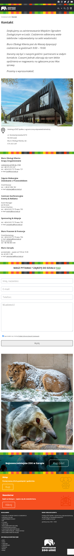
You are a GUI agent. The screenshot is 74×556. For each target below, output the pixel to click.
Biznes (4, 548)
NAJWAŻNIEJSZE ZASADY (8, 519)
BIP (3, 520)
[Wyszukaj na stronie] (64, 8)
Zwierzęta (5, 543)
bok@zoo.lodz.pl (50, 519)
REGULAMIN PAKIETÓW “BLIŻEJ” (10, 532)
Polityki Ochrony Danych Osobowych (28, 336)
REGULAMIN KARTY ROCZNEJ (10, 526)
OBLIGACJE (5, 524)
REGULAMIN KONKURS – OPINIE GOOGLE (13, 531)
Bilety (3, 550)
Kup (7, 487)
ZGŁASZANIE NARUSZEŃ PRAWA (11, 529)
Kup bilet (58, 463)
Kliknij (8, 505)
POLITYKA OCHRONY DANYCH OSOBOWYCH (14, 515)
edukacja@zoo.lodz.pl (14, 189)
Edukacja (4, 547)
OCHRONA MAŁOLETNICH (9, 527)
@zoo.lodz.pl (12, 171)
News (3, 542)
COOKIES (4, 522)
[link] (14, 189)
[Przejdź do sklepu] (68, 8)
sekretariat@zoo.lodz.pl (14, 256)
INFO (3, 540)
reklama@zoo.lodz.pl (13, 239)
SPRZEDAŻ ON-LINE (7, 517)
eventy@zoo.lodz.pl (13, 211)
